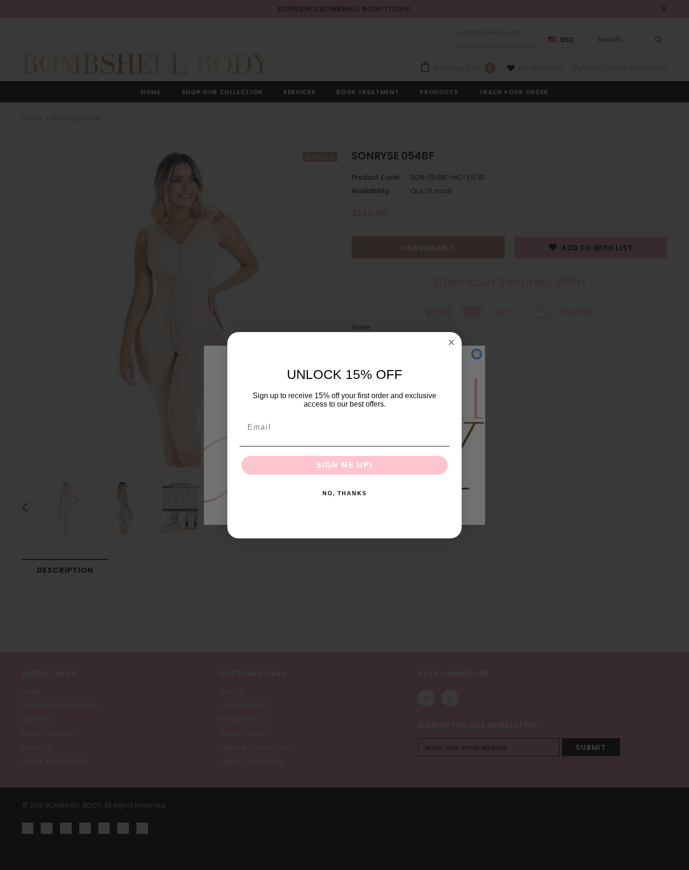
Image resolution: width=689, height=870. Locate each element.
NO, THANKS (344, 493)
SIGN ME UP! (344, 465)
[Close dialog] (451, 342)
